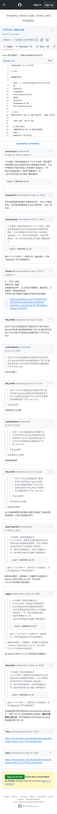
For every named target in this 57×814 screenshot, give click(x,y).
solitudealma (11, 347)
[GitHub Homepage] (20, 806)
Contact (20, 799)
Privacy (15, 797)
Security (23, 797)
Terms (6, 797)
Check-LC (10, 271)
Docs (51, 797)
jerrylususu (11, 151)
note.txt (19, 29)
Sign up (49, 4)
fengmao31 (11, 195)
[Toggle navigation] (4, 5)
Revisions (25, 46)
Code (9, 46)
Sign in (37, 4)
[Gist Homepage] (19, 5)
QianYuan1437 (12, 526)
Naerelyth (10, 665)
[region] (28, 100)
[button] (41, 40)
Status (32, 797)
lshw (7, 731)
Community (41, 797)
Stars (44, 46)
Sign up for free (14, 777)
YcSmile (7, 29)
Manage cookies (33, 799)
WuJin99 (9, 319)
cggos (8, 593)
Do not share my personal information (28, 802)
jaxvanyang (11, 219)
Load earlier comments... (28, 143)
